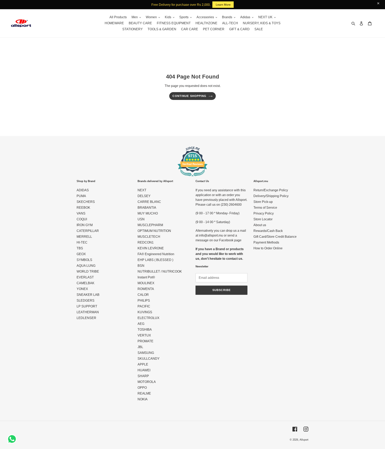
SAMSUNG (146, 352)
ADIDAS (83, 190)
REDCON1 (146, 242)
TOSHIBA (145, 329)
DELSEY (144, 196)
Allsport (304, 439)
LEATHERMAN (88, 312)
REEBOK (83, 207)
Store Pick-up (263, 201)
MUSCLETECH (149, 236)
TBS (80, 248)
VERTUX (144, 335)
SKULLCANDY (149, 358)
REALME (144, 393)
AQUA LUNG (86, 265)
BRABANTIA (147, 207)
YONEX (82, 289)
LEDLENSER (86, 318)
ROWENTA (146, 289)
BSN (141, 265)
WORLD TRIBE (88, 271)
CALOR (143, 294)
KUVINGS (145, 312)
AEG (141, 323)
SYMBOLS (84, 260)
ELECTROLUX (148, 318)
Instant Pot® (146, 277)
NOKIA (143, 399)
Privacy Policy (263, 213)
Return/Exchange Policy (270, 190)
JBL (140, 347)
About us (259, 225)
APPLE (143, 364)
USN (141, 219)
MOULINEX (146, 283)
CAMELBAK (85, 283)
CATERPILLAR (88, 231)
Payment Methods (266, 242)
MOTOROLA (147, 382)
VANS (81, 213)
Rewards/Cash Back (268, 231)
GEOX (81, 254)
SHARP (143, 376)
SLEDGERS (85, 300)
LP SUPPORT (87, 306)
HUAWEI (144, 370)
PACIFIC (144, 306)
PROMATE (145, 341)
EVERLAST (85, 277)
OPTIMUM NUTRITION (154, 231)
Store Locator (263, 219)
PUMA (81, 196)
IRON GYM (85, 225)
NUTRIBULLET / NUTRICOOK (160, 271)
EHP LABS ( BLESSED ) (155, 260)
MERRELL (84, 236)
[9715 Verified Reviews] (192, 177)
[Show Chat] (13, 439)
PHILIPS (144, 300)
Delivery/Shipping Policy (271, 196)
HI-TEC (82, 242)
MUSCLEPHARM (150, 225)
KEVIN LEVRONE (151, 248)
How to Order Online (268, 248)
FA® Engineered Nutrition (156, 254)
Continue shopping (189, 96)
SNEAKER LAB (88, 294)
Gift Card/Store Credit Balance (275, 236)
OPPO (142, 387)
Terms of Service (265, 207)
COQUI (82, 219)
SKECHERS (86, 201)
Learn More (223, 4)
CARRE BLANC (149, 201)
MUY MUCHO (148, 213)
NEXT (142, 190)
